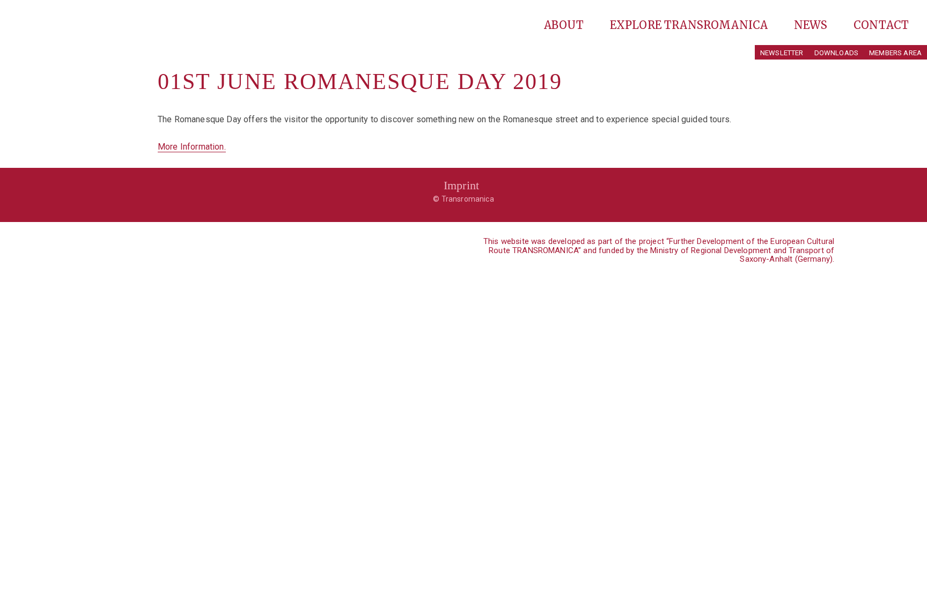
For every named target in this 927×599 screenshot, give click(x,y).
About (565, 25)
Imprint (461, 185)
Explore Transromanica (690, 25)
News (812, 25)
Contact (881, 25)
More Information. (192, 147)
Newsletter (782, 53)
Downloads (836, 53)
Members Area (895, 53)
